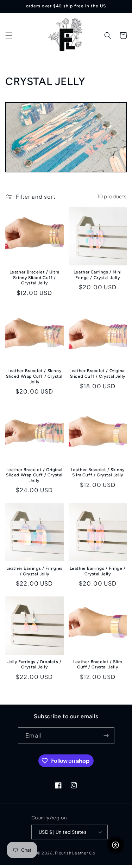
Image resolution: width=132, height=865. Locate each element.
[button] (9, 35)
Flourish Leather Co (75, 853)
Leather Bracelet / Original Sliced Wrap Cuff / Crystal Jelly (34, 475)
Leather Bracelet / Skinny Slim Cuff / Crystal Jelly (98, 472)
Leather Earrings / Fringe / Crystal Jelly (98, 571)
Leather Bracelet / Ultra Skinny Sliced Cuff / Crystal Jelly (34, 277)
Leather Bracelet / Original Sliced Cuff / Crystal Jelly (97, 373)
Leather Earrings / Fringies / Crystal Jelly (34, 571)
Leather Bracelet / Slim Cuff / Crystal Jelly (97, 664)
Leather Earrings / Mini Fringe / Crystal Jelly (98, 275)
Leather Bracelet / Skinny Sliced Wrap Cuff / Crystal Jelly (34, 376)
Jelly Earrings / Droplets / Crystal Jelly (34, 664)
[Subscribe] (106, 735)
